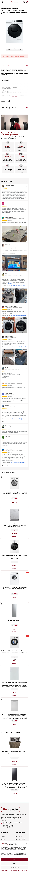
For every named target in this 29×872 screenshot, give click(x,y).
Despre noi (3, 835)
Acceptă (14, 859)
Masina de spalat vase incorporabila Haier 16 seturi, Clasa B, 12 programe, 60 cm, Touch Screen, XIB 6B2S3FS (15, 752)
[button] (27, 843)
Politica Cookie (4, 870)
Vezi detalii (14, 504)
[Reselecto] (14, 2)
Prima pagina (3, 5)
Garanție (3, 839)
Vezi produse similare (19, 56)
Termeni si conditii (24, 870)
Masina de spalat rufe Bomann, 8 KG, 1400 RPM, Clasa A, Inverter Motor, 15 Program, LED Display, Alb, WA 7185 (14, 651)
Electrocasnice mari (11, 5)
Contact (3, 836)
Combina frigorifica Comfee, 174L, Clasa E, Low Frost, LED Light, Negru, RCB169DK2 (14, 619)
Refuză (14, 863)
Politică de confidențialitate (13, 870)
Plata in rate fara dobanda (7, 841)
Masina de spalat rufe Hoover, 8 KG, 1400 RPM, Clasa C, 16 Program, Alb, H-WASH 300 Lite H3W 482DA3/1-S (14, 588)
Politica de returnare (20, 839)
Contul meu (4, 838)
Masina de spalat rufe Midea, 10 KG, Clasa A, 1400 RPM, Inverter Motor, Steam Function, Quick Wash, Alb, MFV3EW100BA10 (14, 557)
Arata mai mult (14, 96)
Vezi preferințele (14, 867)
